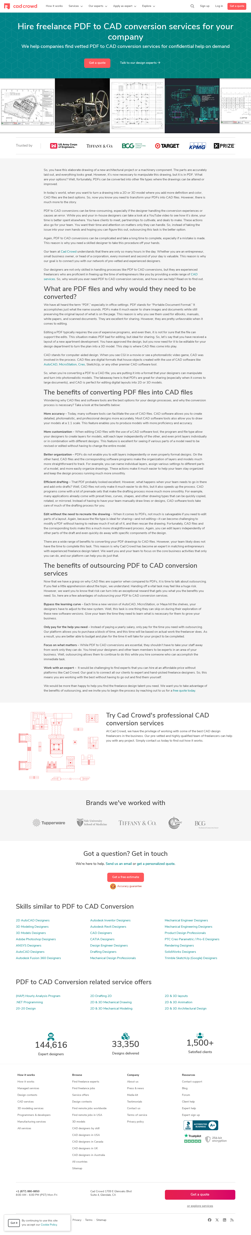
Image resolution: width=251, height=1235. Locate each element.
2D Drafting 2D (101, 996)
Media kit (132, 1095)
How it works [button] (26, 1075)
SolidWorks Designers (180, 952)
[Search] (192, 6)
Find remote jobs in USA (87, 1115)
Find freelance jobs (83, 1088)
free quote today (184, 690)
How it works (25, 1081)
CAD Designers (101, 933)
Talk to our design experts (138, 63)
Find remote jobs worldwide (89, 1108)
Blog (184, 1088)
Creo (81, 364)
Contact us (133, 1108)
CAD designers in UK (85, 1148)
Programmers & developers (34, 1115)
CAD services (25, 1101)
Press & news (135, 1088)
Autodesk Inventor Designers (110, 920)
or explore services (200, 1206)
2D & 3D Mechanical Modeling (111, 1008)
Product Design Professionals (185, 933)
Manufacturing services (31, 1121)
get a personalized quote (156, 864)
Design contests (27, 1095)
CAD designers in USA (86, 1135)
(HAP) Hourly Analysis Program (38, 996)
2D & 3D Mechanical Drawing (111, 1002)
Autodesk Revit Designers (108, 926)
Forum (186, 1095)
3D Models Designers (31, 933)
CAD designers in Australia (88, 1155)
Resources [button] (188, 1075)
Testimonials (134, 1101)
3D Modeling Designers (32, 926)
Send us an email (119, 864)
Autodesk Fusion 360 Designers (38, 958)
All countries (79, 1161)
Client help (188, 1101)
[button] (76, 6)
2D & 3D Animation (178, 1002)
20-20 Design (26, 1008)
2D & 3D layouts (176, 996)
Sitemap (77, 1168)
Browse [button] (77, 1075)
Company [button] (133, 1075)
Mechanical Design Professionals (113, 958)
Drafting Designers (103, 952)
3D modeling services (30, 1108)
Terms (89, 1220)
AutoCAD (50, 364)
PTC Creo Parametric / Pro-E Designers (192, 939)
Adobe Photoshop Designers (36, 939)
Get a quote (237, 6)
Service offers (80, 1095)
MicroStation (68, 364)
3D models (78, 1121)
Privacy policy (135, 1121)
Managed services (28, 1088)
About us (132, 1081)
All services (24, 1128)
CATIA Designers (102, 939)
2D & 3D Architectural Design (185, 1008)
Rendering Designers (179, 945)
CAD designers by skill (85, 1128)
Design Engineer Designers (109, 945)
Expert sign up (191, 1115)
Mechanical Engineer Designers (186, 920)
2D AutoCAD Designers (33, 920)
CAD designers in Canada (87, 1141)
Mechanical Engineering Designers (188, 926)
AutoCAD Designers (30, 952)
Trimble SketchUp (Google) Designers (191, 958)
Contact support (192, 1081)
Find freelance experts (85, 1081)
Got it (14, 1223)
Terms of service (137, 1115)
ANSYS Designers (28, 945)
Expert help (189, 1108)
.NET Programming (29, 1002)
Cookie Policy (49, 1224)
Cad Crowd (68, 251)
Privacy (77, 1220)
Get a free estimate (125, 877)
